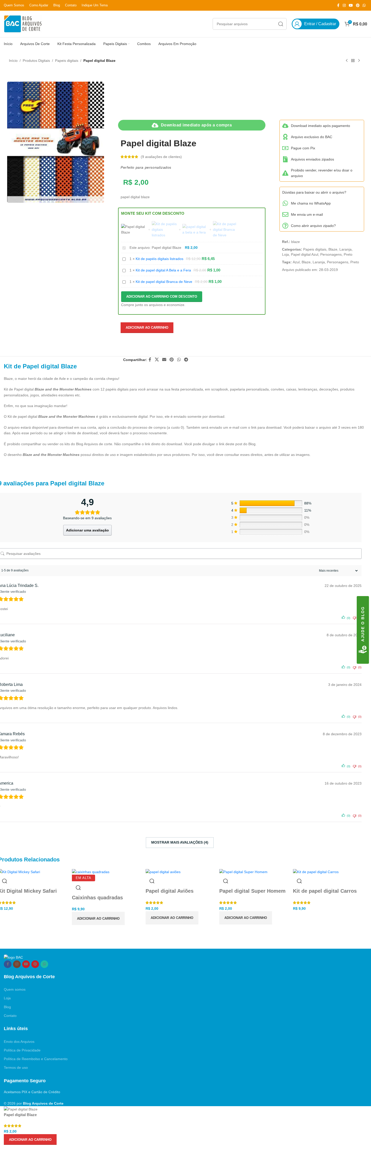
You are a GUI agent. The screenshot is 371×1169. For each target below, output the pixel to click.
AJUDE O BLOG (363, 624)
